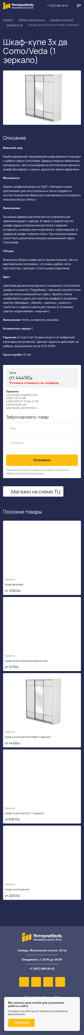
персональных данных (32, 473)
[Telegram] (60, 982)
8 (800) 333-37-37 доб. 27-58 (22, 401)
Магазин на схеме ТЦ (35, 491)
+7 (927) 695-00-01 (57, 5)
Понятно (21, 1022)
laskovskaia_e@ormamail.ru (22, 408)
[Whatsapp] (48, 982)
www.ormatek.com (16, 404)
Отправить (42, 460)
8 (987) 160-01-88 (16, 398)
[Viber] (36, 982)
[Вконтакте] (24, 982)
